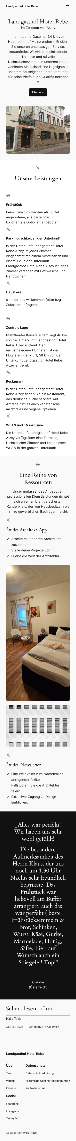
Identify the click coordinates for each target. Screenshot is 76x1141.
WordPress (30, 1132)
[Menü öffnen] (67, 6)
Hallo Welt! (13, 1019)
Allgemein (53, 1026)
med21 (38, 1026)
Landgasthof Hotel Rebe (22, 6)
